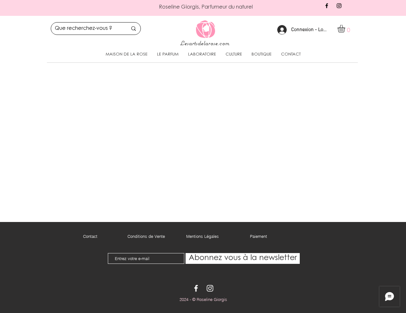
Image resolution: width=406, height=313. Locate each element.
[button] (345, 28)
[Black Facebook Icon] (327, 6)
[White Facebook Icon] (196, 288)
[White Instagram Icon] (210, 288)
